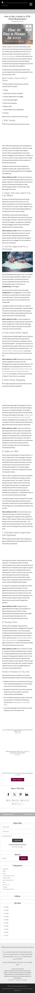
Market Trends (25, 800)
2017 (6, 935)
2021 (6, 923)
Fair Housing (24, 979)
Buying (9, 800)
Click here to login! (17, 847)
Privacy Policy (11, 979)
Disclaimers (29, 988)
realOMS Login (17, 990)
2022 (6, 920)
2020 (6, 926)
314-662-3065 (12, 962)
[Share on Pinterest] (20, 794)
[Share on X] (14, 794)
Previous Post (8, 814)
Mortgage (5, 887)
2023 (6, 916)
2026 (6, 907)
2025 (6, 910)
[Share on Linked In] (26, 794)
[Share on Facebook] (8, 794)
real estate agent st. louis (8, 875)
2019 (6, 929)
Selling (4, 871)
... (22, 804)
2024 (6, 913)
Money (4, 882)
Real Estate (16, 800)
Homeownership (6, 878)
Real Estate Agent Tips (8, 880)
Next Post (28, 814)
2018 (6, 932)
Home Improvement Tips (8, 889)
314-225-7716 (21, 962)
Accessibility (18, 979)
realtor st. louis (16, 804)
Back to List (17, 779)
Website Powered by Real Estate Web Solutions (17, 986)
